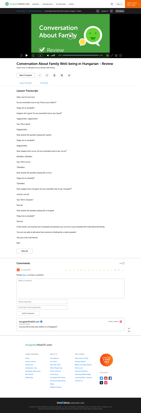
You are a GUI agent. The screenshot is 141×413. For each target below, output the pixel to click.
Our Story (53, 361)
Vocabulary (47, 4)
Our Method (54, 358)
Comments (44, 83)
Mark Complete (25, 75)
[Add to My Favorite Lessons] (47, 75)
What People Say (56, 368)
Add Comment (28, 313)
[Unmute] (48, 55)
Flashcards (29, 365)
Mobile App (29, 377)
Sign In (119, 4)
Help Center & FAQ (81, 358)
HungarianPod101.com (84, 407)
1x (40, 55)
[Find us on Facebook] (110, 378)
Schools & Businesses (57, 381)
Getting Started (80, 361)
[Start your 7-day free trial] (106, 360)
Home (27, 358)
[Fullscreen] (111, 55)
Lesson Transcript (25, 83)
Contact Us (79, 381)
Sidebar (121, 11)
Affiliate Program (56, 387)
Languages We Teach (57, 377)
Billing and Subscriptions (83, 365)
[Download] (116, 55)
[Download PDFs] (61, 75)
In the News (54, 374)
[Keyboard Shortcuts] (120, 55)
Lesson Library (21, 11)
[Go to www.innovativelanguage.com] (70, 402)
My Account (79, 368)
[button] (111, 4)
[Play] (26, 55)
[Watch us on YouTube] (106, 378)
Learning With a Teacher (83, 377)
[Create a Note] (54, 75)
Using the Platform (81, 371)
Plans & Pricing (55, 371)
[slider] (53, 55)
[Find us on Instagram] (106, 382)
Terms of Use (107, 407)
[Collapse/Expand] (70, 263)
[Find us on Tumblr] (101, 382)
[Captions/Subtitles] (107, 55)
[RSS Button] (18, 270)
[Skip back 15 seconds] (21, 55)
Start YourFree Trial (132, 4)
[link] (97, 11)
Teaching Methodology (83, 374)
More (71, 4)
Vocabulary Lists (31, 368)
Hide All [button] (24, 251)
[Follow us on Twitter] (101, 378)
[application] (70, 36)
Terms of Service (93, 409)
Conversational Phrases (35, 11)
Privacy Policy (97, 407)
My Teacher (60, 4)
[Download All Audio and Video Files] (69, 75)
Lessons (35, 4)
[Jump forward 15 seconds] (33, 55)
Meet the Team (55, 365)
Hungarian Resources (33, 371)
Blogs (52, 384)
